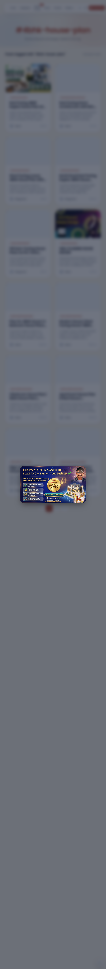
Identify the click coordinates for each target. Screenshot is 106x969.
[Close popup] (81, 470)
